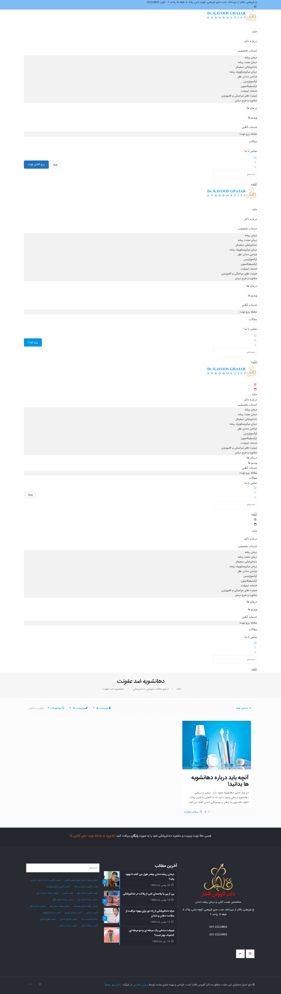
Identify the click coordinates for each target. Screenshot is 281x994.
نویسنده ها (102, 708)
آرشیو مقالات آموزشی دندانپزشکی (150, 689)
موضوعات (56, 708)
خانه (179, 689)
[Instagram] (40, 984)
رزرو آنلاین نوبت (36, 164)
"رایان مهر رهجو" (113, 985)
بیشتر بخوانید (191, 812)
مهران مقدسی (140, 985)
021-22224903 (218, 934)
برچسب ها (78, 708)
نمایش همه (242, 708)
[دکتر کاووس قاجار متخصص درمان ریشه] (232, 19)
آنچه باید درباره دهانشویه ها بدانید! (220, 781)
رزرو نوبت (33, 342)
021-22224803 (218, 927)
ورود (55, 164)
